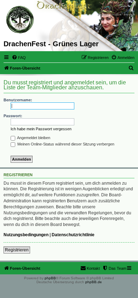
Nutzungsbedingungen (26, 234)
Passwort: (13, 116)
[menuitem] (19, 57)
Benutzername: (18, 100)
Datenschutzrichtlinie (73, 234)
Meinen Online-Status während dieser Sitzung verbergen (65, 144)
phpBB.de (93, 282)
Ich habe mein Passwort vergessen (41, 129)
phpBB (50, 278)
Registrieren (17, 250)
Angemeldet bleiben (33, 138)
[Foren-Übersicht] (20, 20)
